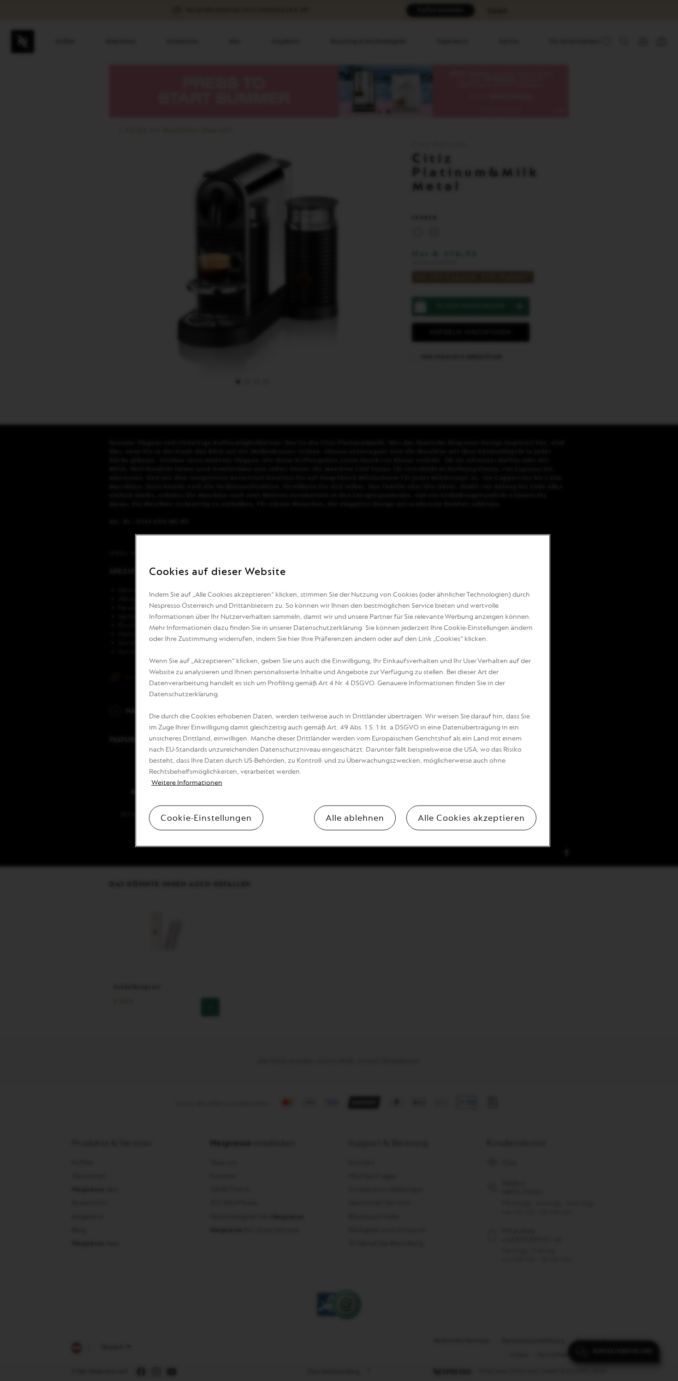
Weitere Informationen (186, 782)
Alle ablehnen (355, 818)
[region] (342, 690)
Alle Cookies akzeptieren (471, 818)
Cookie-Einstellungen (206, 818)
